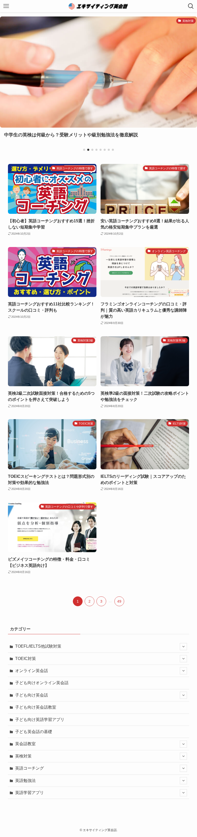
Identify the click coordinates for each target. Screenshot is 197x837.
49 (119, 601)
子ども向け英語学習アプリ (39, 719)
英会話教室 (25, 744)
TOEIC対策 (25, 658)
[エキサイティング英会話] (98, 6)
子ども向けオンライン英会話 (41, 683)
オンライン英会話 (31, 670)
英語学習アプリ (29, 792)
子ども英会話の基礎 (33, 731)
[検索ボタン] (191, 6)
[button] (84, 150)
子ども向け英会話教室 (35, 707)
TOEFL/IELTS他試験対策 (38, 646)
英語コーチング (29, 768)
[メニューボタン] (6, 6)
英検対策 (23, 756)
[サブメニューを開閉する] (183, 646)
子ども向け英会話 (31, 695)
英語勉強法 (25, 780)
